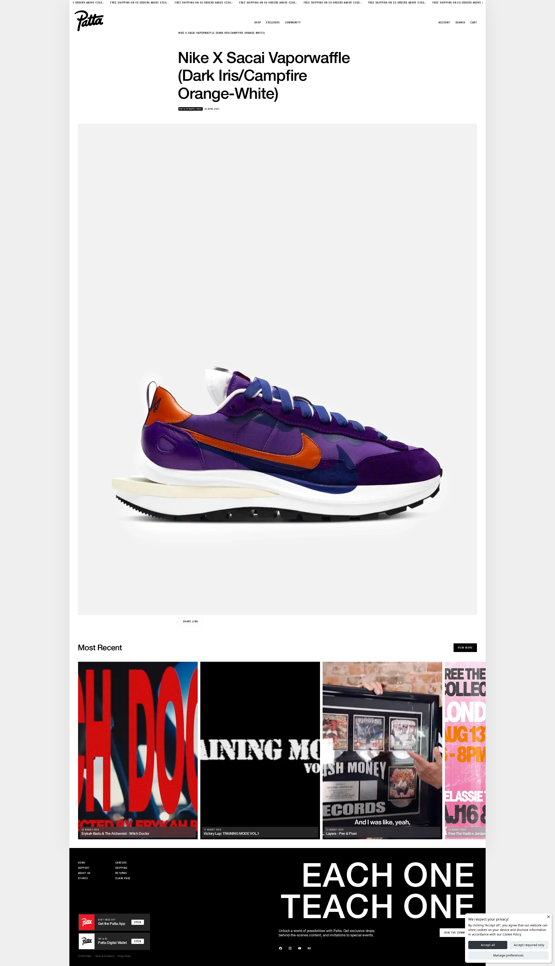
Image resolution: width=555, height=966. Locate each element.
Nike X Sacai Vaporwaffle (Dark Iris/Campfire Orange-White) (221, 32)
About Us (84, 873)
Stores (83, 878)
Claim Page (123, 878)
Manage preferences (508, 955)
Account (444, 22)
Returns (121, 873)
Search (460, 22)
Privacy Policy (124, 956)
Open (137, 922)
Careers (121, 862)
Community (293, 22)
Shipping (121, 867)
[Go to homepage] (89, 20)
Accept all (488, 945)
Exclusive (273, 22)
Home (82, 862)
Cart (473, 22)
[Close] (548, 916)
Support (84, 867)
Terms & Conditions (104, 956)
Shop (257, 22)
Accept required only (529, 945)
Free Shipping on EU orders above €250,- (70, 2)
